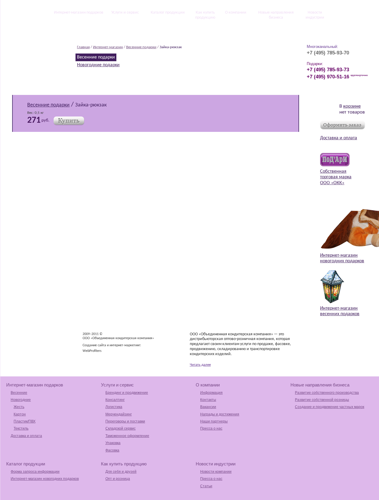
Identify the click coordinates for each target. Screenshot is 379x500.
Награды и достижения (219, 414)
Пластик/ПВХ (25, 421)
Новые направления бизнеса (276, 15)
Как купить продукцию (205, 15)
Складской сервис (120, 428)
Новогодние (21, 400)
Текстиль (21, 428)
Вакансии (208, 407)
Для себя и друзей (120, 472)
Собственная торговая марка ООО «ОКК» (335, 177)
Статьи (206, 486)
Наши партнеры (214, 421)
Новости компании (216, 472)
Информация (211, 393)
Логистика (113, 407)
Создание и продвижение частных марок (329, 407)
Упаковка (113, 443)
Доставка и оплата (338, 138)
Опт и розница (117, 479)
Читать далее (200, 365)
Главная (83, 47)
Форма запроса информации (35, 472)
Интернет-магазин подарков (78, 12)
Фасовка (112, 450)
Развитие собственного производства (327, 393)
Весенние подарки (141, 47)
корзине (352, 106)
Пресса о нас (211, 428)
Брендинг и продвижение (126, 393)
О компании (235, 12)
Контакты (208, 400)
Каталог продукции (168, 12)
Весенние (19, 393)
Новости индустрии (315, 15)
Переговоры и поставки (125, 421)
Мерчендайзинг (118, 414)
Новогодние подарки (98, 65)
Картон (20, 414)
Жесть (19, 407)
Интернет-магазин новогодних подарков (45, 479)
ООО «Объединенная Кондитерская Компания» (38, 43)
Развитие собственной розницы (322, 400)
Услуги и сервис (125, 12)
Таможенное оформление (127, 436)
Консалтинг (115, 400)
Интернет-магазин (108, 47)
